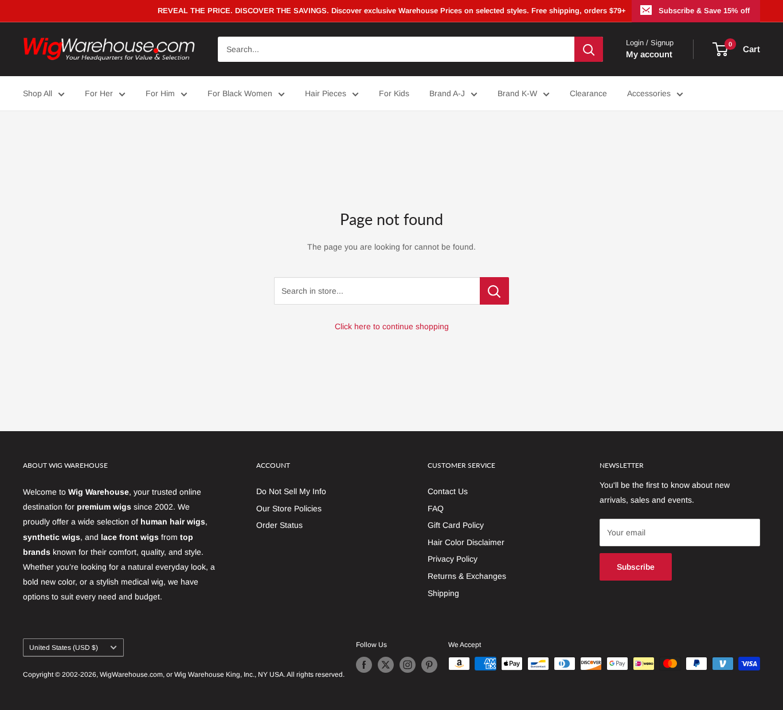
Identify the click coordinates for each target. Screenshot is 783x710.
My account (649, 54)
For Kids (394, 93)
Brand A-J (447, 93)
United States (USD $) (63, 648)
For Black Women (240, 93)
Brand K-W (517, 93)
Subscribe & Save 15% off (704, 10)
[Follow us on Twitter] (386, 665)
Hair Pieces (325, 93)
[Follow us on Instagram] (408, 665)
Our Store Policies (289, 508)
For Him (160, 93)
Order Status (279, 525)
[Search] (588, 49)
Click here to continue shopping (392, 326)
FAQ (436, 508)
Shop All (37, 93)
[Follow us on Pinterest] (429, 665)
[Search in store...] (494, 291)
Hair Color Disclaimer (466, 542)
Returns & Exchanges (467, 576)
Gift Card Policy (456, 525)
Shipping (443, 593)
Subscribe (636, 566)
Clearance (588, 93)
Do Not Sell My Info (291, 491)
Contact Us (448, 491)
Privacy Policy (452, 558)
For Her (99, 93)
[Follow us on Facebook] (364, 665)
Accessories (649, 93)
